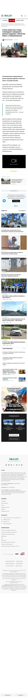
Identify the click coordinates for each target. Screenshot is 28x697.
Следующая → (21, 695)
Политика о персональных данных (9, 532)
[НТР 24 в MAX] (6, 465)
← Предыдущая (7, 695)
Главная (4, 20)
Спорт (2, 505)
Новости (6, 23)
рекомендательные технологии (8, 585)
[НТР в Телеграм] (16, 465)
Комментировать (13, 190)
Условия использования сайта (8, 534)
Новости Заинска (18, 565)
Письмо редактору (7, 523)
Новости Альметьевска (10, 563)
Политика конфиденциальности (8, 530)
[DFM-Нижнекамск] (17, 554)
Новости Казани (19, 561)
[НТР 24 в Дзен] (21, 465)
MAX (17, 206)
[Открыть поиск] (22, 16)
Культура (3, 509)
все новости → (23, 210)
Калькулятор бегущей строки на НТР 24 (10, 546)
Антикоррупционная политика (8, 542)
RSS (2, 538)
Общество (11, 23)
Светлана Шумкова (9, 39)
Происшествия (4, 503)
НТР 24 (2, 23)
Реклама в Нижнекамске (7, 544)
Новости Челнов (19, 563)
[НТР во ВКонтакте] (11, 465)
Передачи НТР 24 (5, 511)
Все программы (14, 438)
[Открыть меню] (2, 15)
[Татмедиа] (8, 554)
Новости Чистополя (10, 565)
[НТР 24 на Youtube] (8, 465)
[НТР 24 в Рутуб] (19, 465)
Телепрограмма (14, 435)
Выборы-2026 (20, 20)
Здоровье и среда (5, 507)
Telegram (17, 200)
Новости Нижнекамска (10, 561)
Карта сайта (4, 536)
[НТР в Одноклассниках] (14, 465)
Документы (3, 540)
